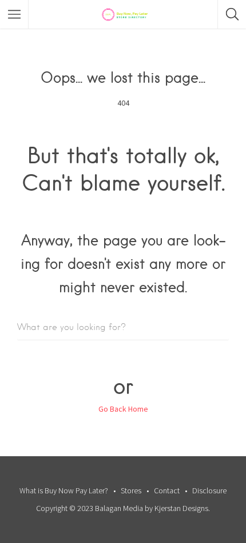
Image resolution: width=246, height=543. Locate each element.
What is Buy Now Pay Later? (63, 490)
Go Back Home (123, 409)
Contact (167, 490)
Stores (131, 490)
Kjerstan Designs (181, 508)
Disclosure (209, 490)
